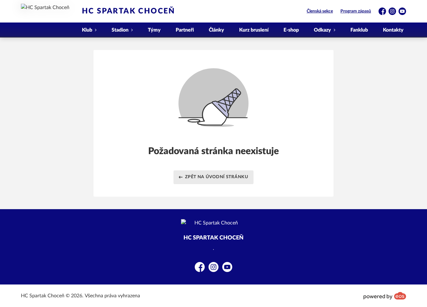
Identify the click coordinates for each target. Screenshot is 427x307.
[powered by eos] (385, 295)
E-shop (291, 30)
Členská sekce (320, 11)
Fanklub (359, 30)
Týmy (154, 30)
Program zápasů (355, 11)
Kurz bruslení (254, 30)
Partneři (185, 30)
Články (216, 30)
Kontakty (393, 30)
